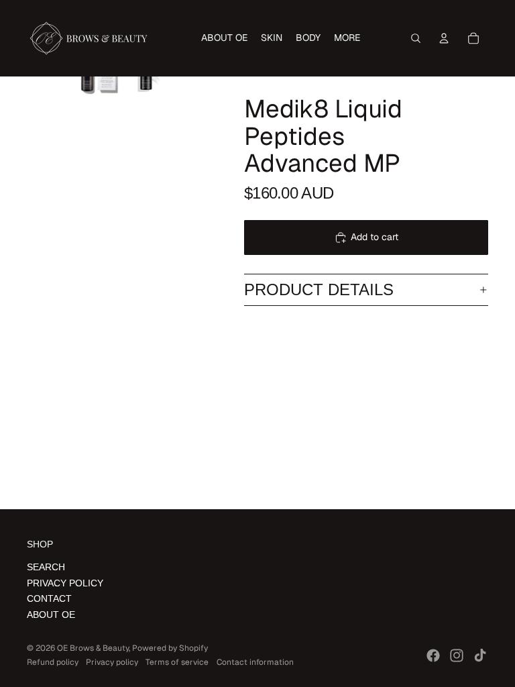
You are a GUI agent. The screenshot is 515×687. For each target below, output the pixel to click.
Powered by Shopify (170, 648)
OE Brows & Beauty (93, 648)
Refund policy (52, 662)
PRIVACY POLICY (65, 583)
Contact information (255, 662)
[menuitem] (224, 38)
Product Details (319, 289)
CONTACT (49, 598)
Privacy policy (112, 662)
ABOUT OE (51, 614)
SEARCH (46, 567)
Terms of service (177, 662)
